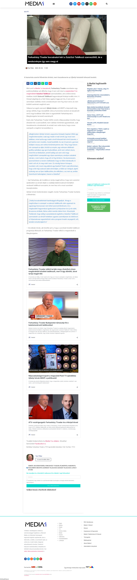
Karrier (61, 535)
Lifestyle (61, 540)
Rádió (60, 527)
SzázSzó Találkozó (64, 468)
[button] (53, 3)
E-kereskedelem (63, 538)
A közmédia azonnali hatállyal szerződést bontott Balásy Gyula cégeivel (97, 140)
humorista (72, 466)
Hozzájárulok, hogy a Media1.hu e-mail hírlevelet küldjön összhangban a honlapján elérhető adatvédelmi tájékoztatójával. (98, 194)
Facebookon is (40, 444)
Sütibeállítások (26, 575)
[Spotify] (91, 3)
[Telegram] (83, 3)
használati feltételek (45, 574)
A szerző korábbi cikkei (43, 459)
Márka (61, 525)
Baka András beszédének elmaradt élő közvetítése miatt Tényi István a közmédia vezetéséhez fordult (98, 108)
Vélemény (61, 536)
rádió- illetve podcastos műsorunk (33, 551)
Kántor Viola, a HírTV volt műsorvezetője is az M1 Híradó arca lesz (98, 116)
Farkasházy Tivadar (52, 466)
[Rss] (95, 3)
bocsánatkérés (39, 466)
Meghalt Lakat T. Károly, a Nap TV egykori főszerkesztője (98, 89)
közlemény (32, 468)
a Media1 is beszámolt (42, 88)
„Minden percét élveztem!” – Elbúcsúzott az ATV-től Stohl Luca (98, 102)
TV (60, 529)
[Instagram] (87, 3)
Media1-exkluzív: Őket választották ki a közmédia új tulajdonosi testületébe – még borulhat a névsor (98, 147)
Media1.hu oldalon (52, 441)
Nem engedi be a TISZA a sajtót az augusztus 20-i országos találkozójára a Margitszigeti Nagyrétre (98, 131)
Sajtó (26, 11)
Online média (62, 531)
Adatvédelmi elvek (38, 574)
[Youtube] (79, 3)
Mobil (60, 533)
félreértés (63, 466)
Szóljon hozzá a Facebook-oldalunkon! (41, 490)
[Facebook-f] (71, 3)
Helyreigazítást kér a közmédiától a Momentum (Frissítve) (98, 96)
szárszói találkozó (50, 468)
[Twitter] (75, 3)
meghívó (39, 468)
